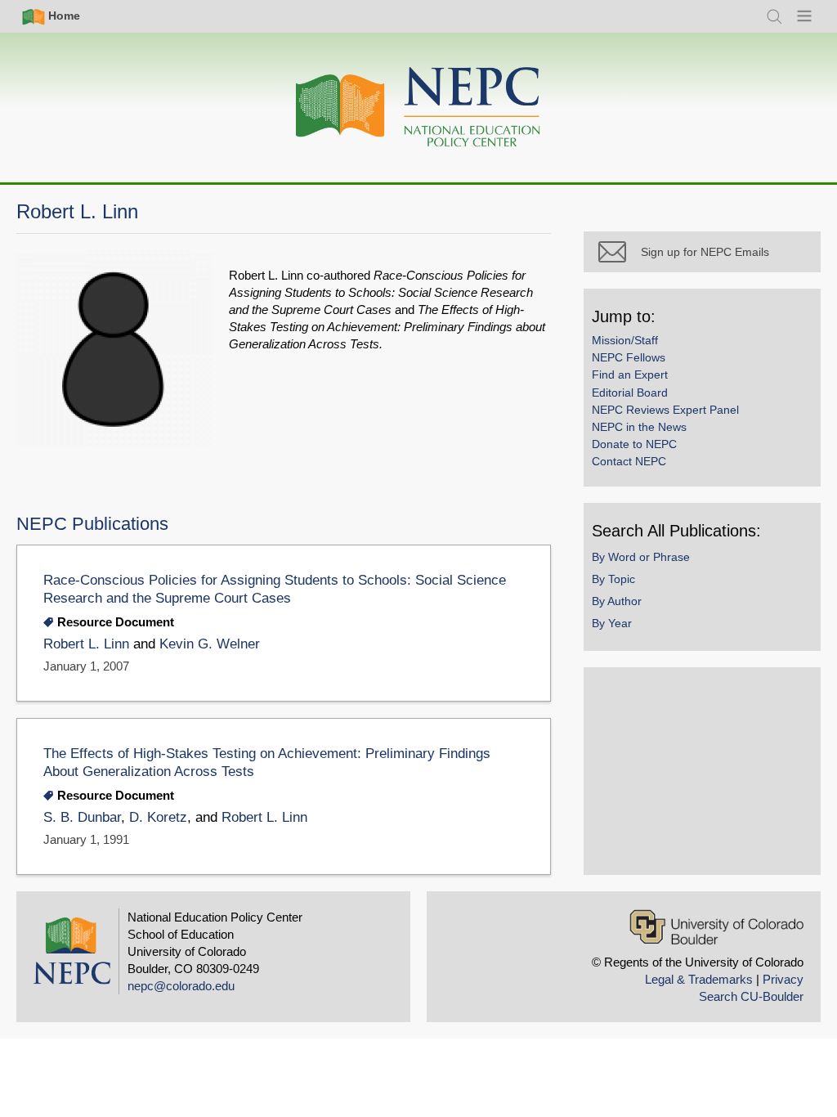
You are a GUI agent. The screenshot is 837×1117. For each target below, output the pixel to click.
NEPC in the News (639, 426)
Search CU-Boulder (751, 996)
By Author (617, 601)
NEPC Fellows (628, 357)
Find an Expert (630, 374)
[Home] (418, 107)
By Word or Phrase (641, 556)
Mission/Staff (625, 340)
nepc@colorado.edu (181, 986)
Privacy (783, 979)
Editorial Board (630, 392)
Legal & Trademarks (699, 979)
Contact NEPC (629, 461)
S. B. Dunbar (82, 817)
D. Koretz (158, 817)
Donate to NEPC (634, 444)
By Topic (613, 578)
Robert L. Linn (86, 644)
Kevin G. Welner (209, 644)
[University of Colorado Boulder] (716, 926)
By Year (612, 623)
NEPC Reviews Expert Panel (665, 409)
